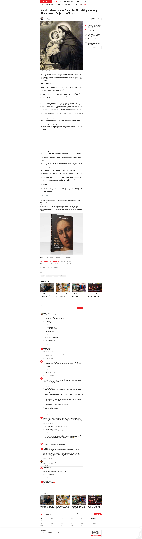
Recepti (72, 521)
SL (41, 361)
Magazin (62, 518)
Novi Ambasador (49, 340)
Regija (62, 4)
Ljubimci (62, 523)
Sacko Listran (45, 360)
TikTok (94, 525)
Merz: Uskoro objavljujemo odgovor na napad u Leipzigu (94, 39)
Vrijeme (82, 525)
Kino (82, 523)
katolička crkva (49, 275)
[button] (41, 287)
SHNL (52, 525)
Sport (68, 1)
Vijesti (64, 1)
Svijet (59, 4)
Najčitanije (51, 4)
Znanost (76, 4)
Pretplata (56, 1)
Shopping (62, 520)
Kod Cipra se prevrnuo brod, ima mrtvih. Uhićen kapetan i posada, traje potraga (94, 26)
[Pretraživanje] (101, 1)
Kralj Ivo (47, 407)
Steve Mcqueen (46, 481)
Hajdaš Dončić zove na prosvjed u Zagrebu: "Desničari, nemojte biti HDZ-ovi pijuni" (94, 35)
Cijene (82, 1)
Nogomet (52, 520)
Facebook (94, 520)
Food (62, 525)
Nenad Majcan (45, 448)
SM (41, 481)
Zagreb (66, 4)
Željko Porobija (49, 18)
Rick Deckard (48, 366)
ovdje (59, 202)
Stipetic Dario (45, 467)
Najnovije (46, 4)
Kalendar (81, 4)
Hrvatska (55, 4)
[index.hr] (46, 1)
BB (41, 443)
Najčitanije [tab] (93, 22)
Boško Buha (45, 443)
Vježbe (72, 525)
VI (41, 417)
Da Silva (47, 321)
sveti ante (56, 275)
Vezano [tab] (98, 22)
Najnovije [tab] (88, 22)
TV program (83, 521)
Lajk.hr (72, 523)
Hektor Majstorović (49, 331)
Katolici (42, 275)
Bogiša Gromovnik (49, 425)
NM (41, 448)
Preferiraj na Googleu (97, 18)
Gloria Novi (45, 460)
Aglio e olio (45, 313)
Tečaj (82, 520)
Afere (85, 4)
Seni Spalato (48, 411)
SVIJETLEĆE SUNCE (49, 429)
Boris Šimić (48, 388)
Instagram (95, 523)
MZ (41, 378)
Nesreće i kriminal (71, 4)
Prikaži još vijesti (93, 47)
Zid (60, 1)
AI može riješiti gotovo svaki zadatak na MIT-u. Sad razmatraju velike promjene (94, 30)
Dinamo (52, 521)
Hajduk (52, 523)
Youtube (94, 521)
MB (41, 349)
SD (41, 468)
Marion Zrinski (45, 377)
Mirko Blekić (45, 348)
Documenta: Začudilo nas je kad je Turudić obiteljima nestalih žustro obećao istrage (94, 43)
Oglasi (77, 1)
